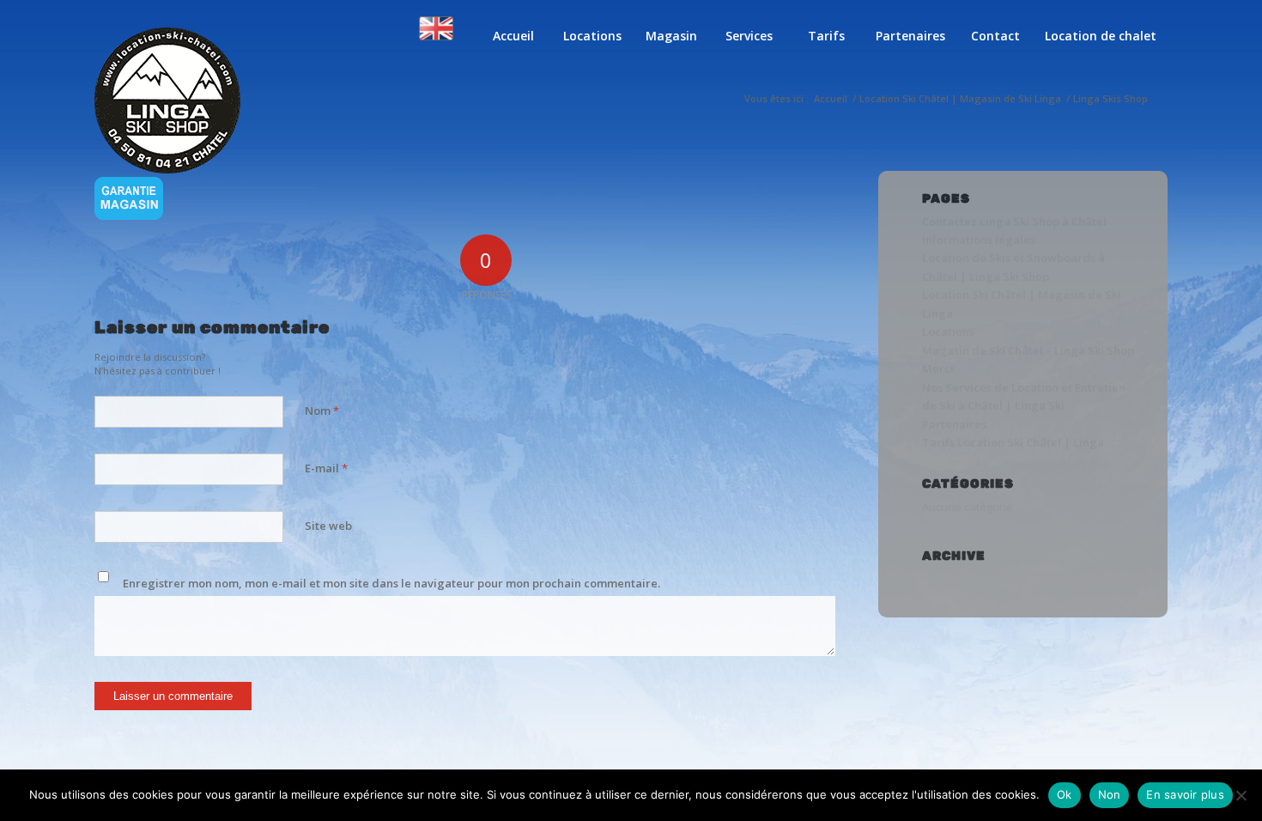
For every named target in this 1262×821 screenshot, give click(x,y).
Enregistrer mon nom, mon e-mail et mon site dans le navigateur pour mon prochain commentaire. (391, 583)
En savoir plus (1185, 794)
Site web (328, 525)
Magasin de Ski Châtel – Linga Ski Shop (1028, 350)
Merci (938, 368)
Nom (322, 410)
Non (1109, 794)
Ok (1064, 794)
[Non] (1240, 795)
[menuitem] (436, 49)
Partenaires (954, 424)
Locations (948, 331)
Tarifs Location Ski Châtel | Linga (1013, 442)
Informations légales (978, 239)
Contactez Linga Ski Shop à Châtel (1014, 221)
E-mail (326, 468)
